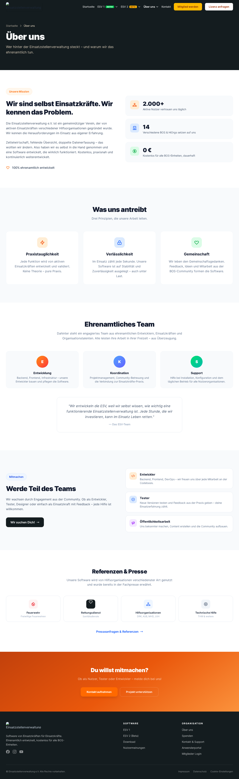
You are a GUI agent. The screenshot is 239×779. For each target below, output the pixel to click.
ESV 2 (128, 6)
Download (129, 741)
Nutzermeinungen (134, 747)
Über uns (149, 6)
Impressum (184, 771)
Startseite (88, 6)
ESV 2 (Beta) (131, 735)
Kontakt (166, 6)
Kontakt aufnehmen (99, 691)
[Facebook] (8, 752)
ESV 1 (105, 6)
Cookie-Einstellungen (221, 771)
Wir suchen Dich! (22, 522)
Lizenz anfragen (219, 6)
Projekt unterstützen (139, 691)
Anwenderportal (191, 747)
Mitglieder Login (191, 753)
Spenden (187, 735)
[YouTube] (21, 752)
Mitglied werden (188, 6)
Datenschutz (200, 771)
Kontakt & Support (193, 741)
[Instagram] (14, 752)
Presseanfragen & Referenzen (117, 631)
